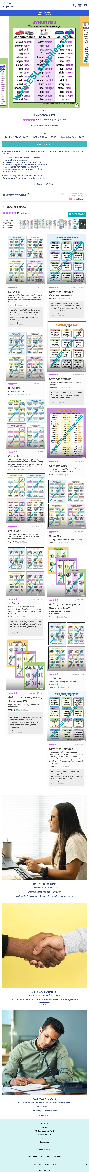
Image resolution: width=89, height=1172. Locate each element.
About (44, 1138)
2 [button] (45, 111)
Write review (78, 214)
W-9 (44, 1004)
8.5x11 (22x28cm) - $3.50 (16, 137)
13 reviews (47, 119)
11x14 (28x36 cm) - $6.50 (44, 137)
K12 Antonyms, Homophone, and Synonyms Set (24, 178)
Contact (44, 1127)
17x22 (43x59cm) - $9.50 (72, 137)
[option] (44, 13)
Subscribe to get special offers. (44, 1156)
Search (44, 1123)
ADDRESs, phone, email (44, 1164)
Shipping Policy (44, 1149)
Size (44, 133)
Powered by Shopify (44, 1170)
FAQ (44, 1146)
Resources (44, 1142)
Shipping (34, 125)
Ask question (60, 119)
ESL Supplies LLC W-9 (44, 1131)
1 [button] (43, 110)
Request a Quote (44, 1115)
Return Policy (44, 1135)
